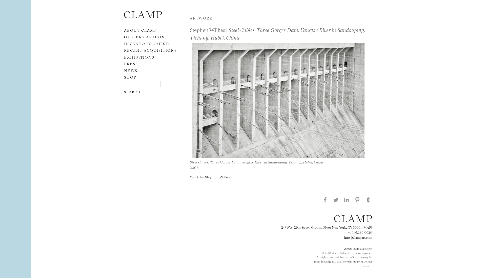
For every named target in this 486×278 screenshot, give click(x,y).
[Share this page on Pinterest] (357, 199)
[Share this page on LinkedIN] (347, 199)
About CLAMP (140, 30)
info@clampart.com (358, 237)
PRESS (131, 63)
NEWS (130, 70)
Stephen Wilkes (218, 176)
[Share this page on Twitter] (336, 199)
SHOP (130, 77)
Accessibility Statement (358, 248)
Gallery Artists (144, 36)
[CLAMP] (143, 16)
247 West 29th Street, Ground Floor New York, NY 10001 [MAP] (326, 227)
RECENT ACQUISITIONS (150, 50)
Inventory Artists (147, 43)
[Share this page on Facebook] (325, 199)
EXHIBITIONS (139, 56)
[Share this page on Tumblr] (368, 199)
